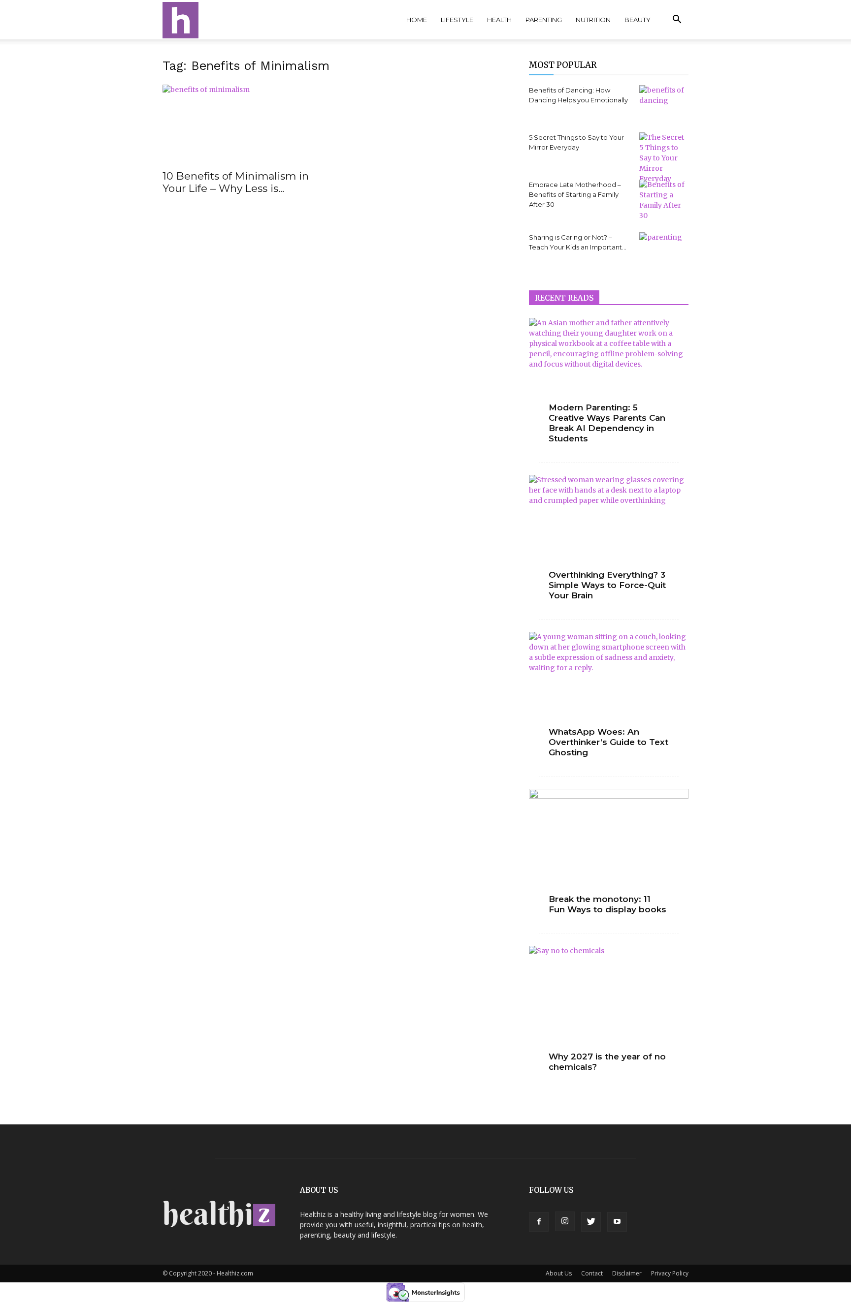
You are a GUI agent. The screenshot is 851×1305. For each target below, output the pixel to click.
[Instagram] (565, 1221)
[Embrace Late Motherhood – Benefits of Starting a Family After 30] (663, 200)
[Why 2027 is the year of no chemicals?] (608, 1003)
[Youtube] (617, 1222)
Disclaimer (627, 1273)
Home (416, 20)
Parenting (543, 20)
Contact (592, 1273)
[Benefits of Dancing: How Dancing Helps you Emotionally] (663, 100)
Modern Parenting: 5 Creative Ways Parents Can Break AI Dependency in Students (607, 423)
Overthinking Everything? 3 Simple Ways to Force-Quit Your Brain (607, 585)
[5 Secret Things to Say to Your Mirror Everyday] (663, 158)
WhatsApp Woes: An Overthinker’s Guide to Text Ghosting (608, 742)
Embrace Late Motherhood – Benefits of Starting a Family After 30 (575, 194)
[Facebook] (539, 1222)
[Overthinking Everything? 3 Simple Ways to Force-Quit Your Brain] (608, 532)
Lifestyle (457, 20)
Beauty (637, 20)
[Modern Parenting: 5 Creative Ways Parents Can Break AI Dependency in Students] (608, 376)
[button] (676, 20)
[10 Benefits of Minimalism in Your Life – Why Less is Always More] (242, 124)
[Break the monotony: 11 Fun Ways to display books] (608, 846)
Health (499, 20)
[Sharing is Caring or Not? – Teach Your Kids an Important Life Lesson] (663, 249)
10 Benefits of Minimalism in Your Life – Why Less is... (236, 182)
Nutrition (593, 20)
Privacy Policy (669, 1273)
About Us (559, 1273)
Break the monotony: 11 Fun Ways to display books (607, 904)
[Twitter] (591, 1222)
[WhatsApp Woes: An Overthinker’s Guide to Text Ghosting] (608, 689)
